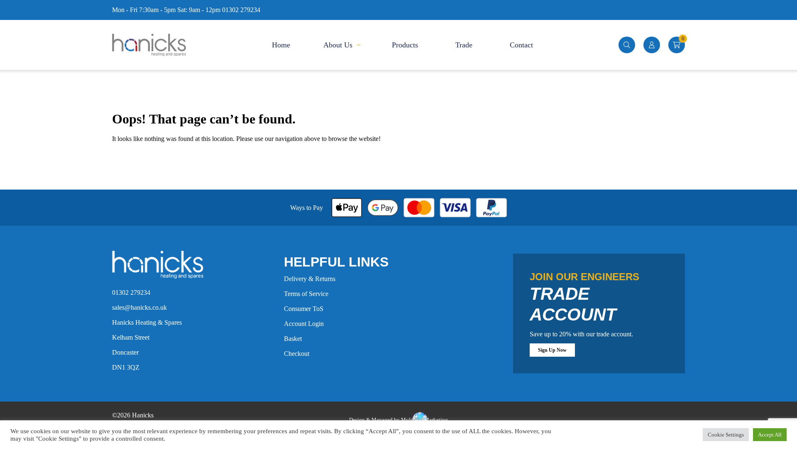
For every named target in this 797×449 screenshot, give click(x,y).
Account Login (304, 323)
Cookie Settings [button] (726, 435)
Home (281, 45)
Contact (521, 45)
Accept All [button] (770, 435)
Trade (463, 45)
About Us (337, 45)
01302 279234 (131, 292)
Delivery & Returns (309, 278)
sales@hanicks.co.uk (139, 307)
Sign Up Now (552, 350)
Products (405, 45)
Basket (293, 338)
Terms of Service (306, 293)
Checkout (296, 353)
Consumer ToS (303, 308)
